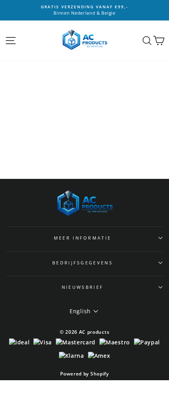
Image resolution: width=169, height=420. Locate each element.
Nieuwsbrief (82, 287)
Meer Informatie (83, 238)
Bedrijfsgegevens (82, 263)
